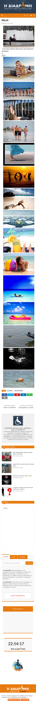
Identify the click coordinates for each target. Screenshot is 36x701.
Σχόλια (14, 557)
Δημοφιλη (23, 557)
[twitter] (28, 15)
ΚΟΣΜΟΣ (9, 390)
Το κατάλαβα (25, 699)
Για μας (5, 556)
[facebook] (25, 15)
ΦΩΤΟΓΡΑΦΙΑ (19, 390)
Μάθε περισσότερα (13, 699)
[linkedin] (33, 15)
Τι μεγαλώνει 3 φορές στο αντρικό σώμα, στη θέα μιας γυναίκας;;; (23, 488)
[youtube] (31, 15)
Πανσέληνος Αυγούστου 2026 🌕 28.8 (22, 476)
